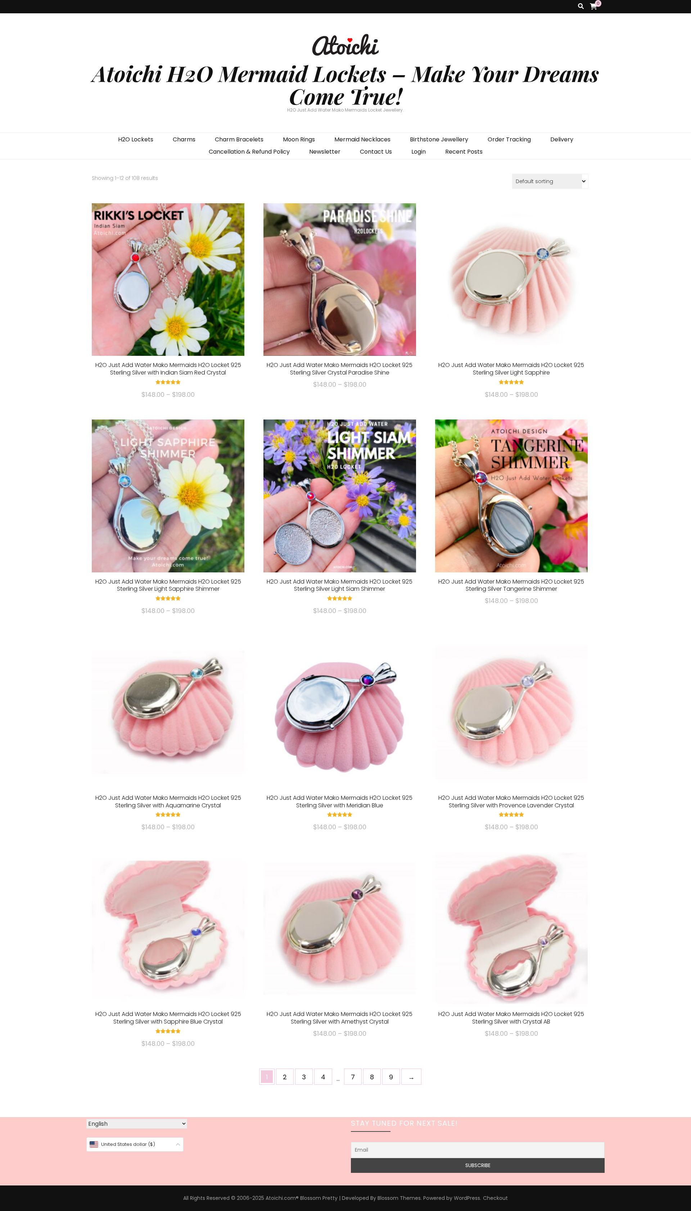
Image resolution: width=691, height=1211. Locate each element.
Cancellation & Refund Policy (249, 152)
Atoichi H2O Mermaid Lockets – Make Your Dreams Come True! (345, 84)
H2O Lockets (135, 139)
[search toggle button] (581, 7)
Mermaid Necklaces (362, 139)
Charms (184, 139)
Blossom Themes (399, 1198)
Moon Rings (299, 139)
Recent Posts (464, 152)
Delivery (561, 139)
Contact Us (376, 152)
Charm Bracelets (239, 139)
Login (418, 152)
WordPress (467, 1198)
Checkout (495, 1198)
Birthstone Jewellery (439, 139)
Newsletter (324, 152)
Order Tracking (509, 139)
